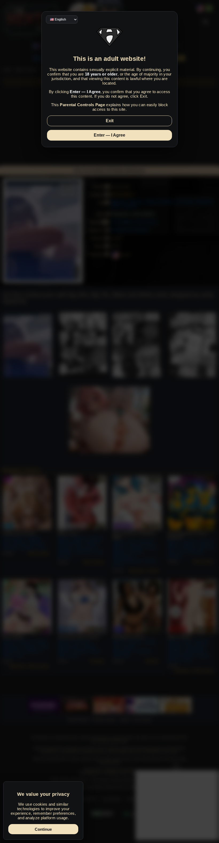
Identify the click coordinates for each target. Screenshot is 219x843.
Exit (110, 120)
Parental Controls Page (82, 104)
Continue (43, 829)
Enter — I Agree (109, 135)
